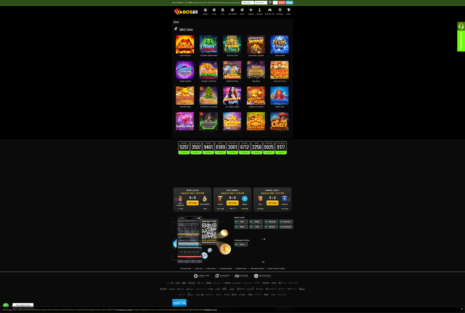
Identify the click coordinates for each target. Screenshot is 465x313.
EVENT (288, 14)
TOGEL (214, 14)
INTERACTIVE (270, 14)
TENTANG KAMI (185, 268)
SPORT (242, 14)
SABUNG (251, 14)
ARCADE (260, 14)
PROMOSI (279, 14)
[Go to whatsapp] (6, 306)
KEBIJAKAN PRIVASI (257, 268)
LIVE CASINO (232, 14)
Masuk (281, 3)
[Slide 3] (233, 208)
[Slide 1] (229, 208)
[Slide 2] (231, 208)
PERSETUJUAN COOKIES (276, 268)
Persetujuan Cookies (124, 310)
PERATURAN (211, 268)
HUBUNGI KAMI (241, 268)
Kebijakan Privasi (210, 310)
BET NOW (193, 203)
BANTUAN (198, 268)
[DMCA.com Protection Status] (179, 303)
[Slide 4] (235, 208)
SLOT (223, 14)
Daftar (289, 3)
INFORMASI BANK (226, 268)
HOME (205, 14)
